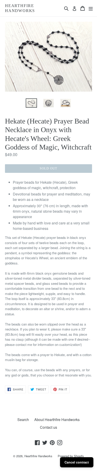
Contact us (48, 427)
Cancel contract (77, 462)
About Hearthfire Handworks (57, 419)
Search (23, 419)
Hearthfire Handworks (20, 8)
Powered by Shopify (71, 456)
